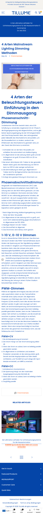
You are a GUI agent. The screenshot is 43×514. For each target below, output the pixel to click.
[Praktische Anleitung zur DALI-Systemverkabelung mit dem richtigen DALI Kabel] (32, 457)
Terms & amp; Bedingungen (30, 503)
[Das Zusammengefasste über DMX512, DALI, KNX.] (11, 457)
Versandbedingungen (10, 503)
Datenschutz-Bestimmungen (20, 499)
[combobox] (7, 511)
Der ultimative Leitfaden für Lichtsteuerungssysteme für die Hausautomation (21, 69)
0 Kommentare (16, 56)
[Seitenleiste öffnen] (2, 259)
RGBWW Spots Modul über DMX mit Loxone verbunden (21, 446)
